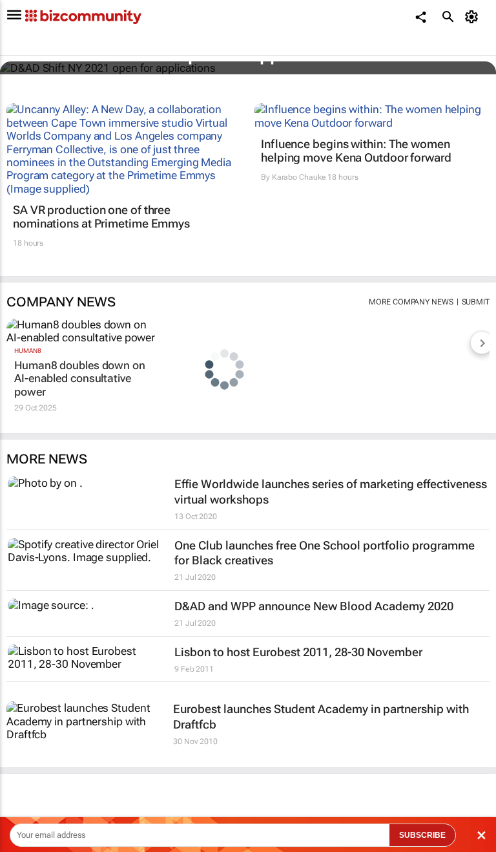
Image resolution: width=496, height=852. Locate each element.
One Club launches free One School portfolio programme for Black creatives (324, 552)
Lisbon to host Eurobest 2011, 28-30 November (298, 652)
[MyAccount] (474, 17)
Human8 (27, 350)
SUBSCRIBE (422, 835)
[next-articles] (481, 342)
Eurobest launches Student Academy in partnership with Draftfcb (321, 716)
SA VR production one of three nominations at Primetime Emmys (101, 217)
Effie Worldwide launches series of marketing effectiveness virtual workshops (330, 491)
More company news (411, 301)
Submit (476, 301)
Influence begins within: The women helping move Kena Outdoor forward (356, 151)
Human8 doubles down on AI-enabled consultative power (79, 378)
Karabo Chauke (299, 177)
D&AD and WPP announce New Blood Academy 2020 (313, 606)
